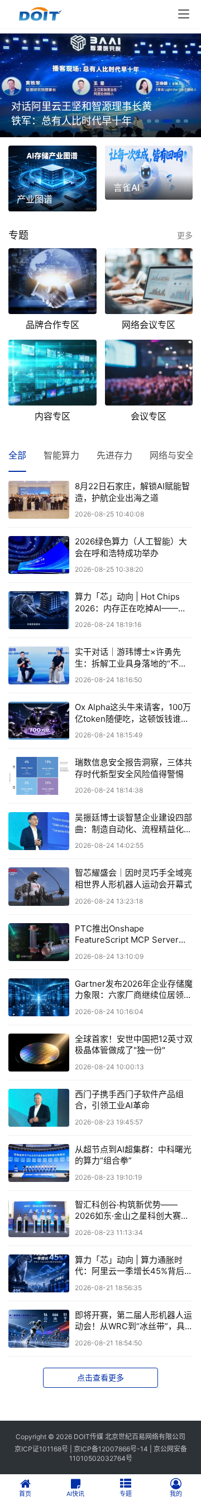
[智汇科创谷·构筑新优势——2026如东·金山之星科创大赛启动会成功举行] (38, 1218)
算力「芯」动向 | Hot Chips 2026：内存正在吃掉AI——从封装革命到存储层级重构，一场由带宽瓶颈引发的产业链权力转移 (133, 602)
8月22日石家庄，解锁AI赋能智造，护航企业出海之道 (132, 492)
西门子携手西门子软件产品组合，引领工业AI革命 (129, 1100)
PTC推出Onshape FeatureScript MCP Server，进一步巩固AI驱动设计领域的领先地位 (133, 934)
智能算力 (61, 455)
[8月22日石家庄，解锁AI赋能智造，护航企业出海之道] (38, 500)
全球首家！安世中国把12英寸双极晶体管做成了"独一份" (134, 1044)
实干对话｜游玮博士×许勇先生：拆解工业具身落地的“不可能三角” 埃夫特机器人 (131, 657)
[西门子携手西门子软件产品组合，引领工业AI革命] (38, 1108)
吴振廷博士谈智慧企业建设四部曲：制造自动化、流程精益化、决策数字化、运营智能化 (133, 823)
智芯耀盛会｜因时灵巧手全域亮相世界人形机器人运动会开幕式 (133, 878)
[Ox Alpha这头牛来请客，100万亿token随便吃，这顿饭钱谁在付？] (38, 721)
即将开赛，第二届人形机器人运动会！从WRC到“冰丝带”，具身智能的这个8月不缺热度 (133, 1321)
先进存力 (114, 455)
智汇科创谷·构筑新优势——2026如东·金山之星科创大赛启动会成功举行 (132, 1210)
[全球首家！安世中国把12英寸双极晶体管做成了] (38, 1053)
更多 (185, 235)
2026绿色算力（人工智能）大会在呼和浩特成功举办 (131, 547)
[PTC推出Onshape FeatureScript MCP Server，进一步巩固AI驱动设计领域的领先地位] (38, 942)
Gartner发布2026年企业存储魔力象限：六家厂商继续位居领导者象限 (134, 989)
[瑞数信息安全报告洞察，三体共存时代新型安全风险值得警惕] (38, 776)
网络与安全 (172, 455)
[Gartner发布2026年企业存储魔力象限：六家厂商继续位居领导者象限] (38, 997)
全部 (17, 455)
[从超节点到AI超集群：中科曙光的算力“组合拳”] (38, 1163)
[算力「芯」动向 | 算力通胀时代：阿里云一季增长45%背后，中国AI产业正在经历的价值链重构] (38, 1273)
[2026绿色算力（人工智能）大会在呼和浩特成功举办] (38, 555)
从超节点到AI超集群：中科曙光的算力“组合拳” (133, 1155)
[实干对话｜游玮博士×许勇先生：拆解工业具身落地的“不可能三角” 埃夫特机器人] (38, 665)
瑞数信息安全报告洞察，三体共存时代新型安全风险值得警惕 (133, 768)
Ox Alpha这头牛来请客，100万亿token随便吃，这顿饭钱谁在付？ (133, 713)
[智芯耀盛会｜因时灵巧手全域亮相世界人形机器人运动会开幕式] (38, 886)
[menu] (183, 14)
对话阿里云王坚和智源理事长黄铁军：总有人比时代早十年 (81, 113)
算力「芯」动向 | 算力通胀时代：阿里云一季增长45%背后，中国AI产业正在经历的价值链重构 (134, 1265)
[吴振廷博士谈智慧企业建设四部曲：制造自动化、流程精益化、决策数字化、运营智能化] (38, 831)
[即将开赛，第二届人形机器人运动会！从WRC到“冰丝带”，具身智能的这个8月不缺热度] (38, 1329)
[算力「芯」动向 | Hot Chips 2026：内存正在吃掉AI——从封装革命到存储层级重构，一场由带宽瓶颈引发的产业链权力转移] (38, 610)
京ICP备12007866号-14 (111, 1449)
